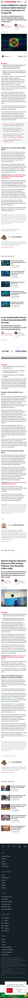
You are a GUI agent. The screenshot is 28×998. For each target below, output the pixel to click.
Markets (4, 859)
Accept (9, 990)
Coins (3, 875)
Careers (4, 944)
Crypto (3, 861)
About (3, 939)
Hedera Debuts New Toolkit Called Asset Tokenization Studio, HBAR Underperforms (13, 176)
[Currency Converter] (25, 2)
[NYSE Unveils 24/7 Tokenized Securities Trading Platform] (5, 304)
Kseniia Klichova (21, 26)
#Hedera (5, 124)
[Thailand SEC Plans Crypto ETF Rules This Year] (5, 284)
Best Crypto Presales (7, 901)
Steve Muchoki (7, 26)
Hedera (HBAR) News (15, 229)
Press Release (5, 866)
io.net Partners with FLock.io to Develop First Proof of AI (13, 483)
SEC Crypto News (5, 229)
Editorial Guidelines (7, 947)
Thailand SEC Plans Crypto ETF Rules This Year (17, 282)
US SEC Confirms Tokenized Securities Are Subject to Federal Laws (18, 262)
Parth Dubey (14, 276)
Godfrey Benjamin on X (6, 541)
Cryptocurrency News (6, 230)
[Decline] (24, 983)
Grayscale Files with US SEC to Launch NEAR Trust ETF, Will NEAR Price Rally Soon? (18, 293)
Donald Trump (5, 734)
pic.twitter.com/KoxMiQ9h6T (15, 137)
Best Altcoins (5, 899)
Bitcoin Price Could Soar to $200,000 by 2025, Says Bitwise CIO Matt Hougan (13, 657)
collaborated (17, 494)
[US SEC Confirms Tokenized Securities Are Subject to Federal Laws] (5, 263)
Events (3, 883)
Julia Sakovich (20, 333)
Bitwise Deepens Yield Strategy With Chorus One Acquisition (18, 786)
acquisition (9, 693)
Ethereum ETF (18, 668)
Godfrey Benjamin (8, 333)
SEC (19, 169)
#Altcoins (11, 124)
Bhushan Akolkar (16, 265)
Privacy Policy (5, 954)
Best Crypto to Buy (6, 896)
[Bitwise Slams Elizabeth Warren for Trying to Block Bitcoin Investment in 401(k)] (5, 828)
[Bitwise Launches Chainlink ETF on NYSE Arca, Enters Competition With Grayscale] (5, 818)
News (14, 230)
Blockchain (4, 864)
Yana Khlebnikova (16, 305)
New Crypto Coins (6, 904)
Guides (3, 885)
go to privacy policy (19, 990)
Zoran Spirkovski (15, 810)
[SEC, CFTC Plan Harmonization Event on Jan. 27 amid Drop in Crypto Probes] (5, 274)
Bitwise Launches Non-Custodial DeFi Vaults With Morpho (18, 796)
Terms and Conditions (7, 949)
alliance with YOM (7, 458)
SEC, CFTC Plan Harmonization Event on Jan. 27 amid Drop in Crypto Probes (18, 273)
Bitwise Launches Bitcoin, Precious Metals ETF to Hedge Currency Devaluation (19, 806)
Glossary (4, 888)
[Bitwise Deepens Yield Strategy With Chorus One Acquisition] (5, 788)
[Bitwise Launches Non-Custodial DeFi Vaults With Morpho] (5, 798)
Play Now (26, 995)
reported (14, 200)
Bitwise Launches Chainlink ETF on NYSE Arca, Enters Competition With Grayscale (19, 817)
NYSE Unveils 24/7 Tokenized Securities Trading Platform (17, 303)
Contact (4, 942)
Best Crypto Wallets (7, 909)
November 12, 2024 (8, 141)
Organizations (5, 877)
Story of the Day (6, 856)
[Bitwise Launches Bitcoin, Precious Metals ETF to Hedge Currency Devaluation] (5, 807)
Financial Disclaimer (7, 952)
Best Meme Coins (6, 906)
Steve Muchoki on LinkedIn (7, 247)
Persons (4, 880)
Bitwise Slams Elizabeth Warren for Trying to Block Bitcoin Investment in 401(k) (18, 828)
